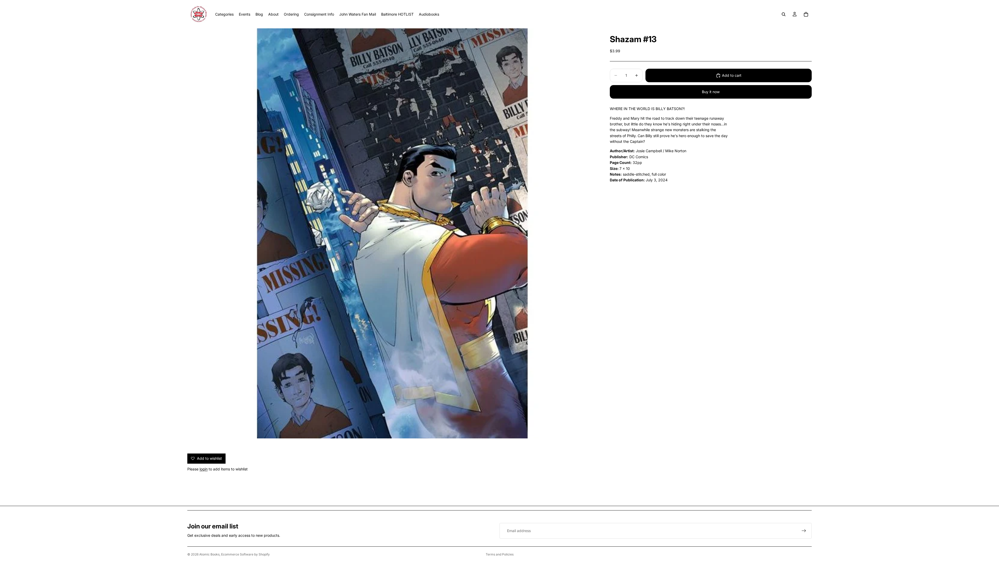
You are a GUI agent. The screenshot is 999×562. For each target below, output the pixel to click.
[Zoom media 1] (392, 233)
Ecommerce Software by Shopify (245, 554)
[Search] (783, 14)
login (204, 469)
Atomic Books (209, 554)
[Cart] (806, 14)
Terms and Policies (500, 554)
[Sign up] (803, 530)
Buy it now (711, 92)
